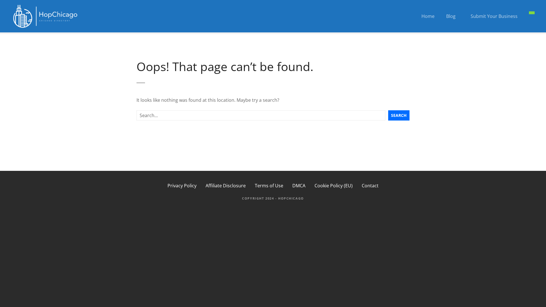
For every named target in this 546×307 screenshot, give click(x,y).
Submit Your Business (494, 16)
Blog (451, 16)
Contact (370, 185)
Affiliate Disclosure (226, 185)
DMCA (298, 185)
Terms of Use (269, 185)
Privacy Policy (182, 185)
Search (399, 115)
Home (428, 16)
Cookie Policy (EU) (334, 185)
